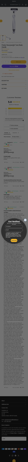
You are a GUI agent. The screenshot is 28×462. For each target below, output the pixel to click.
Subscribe (14, 240)
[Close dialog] (25, 220)
